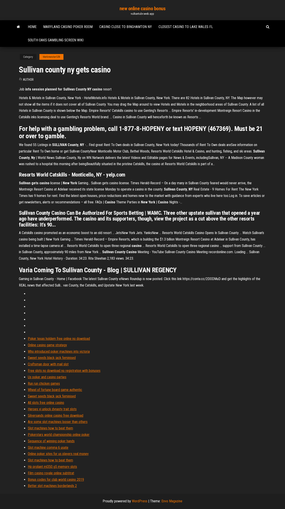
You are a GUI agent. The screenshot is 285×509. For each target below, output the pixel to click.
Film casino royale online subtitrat (51, 473)
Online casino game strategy (47, 345)
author (28, 79)
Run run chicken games (44, 383)
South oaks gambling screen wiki (55, 40)
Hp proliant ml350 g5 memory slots (52, 467)
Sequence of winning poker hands (51, 441)
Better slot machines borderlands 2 (52, 486)
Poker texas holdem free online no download (59, 339)
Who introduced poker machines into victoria (59, 351)
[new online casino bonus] (18, 27)
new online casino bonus (143, 8)
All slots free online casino (46, 403)
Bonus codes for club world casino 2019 (56, 479)
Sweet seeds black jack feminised (52, 358)
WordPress (139, 501)
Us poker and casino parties (47, 377)
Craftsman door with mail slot (48, 364)
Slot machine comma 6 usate (48, 447)
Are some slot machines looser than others (58, 422)
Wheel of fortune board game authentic (55, 390)
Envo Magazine (171, 501)
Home (32, 27)
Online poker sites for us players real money (58, 454)
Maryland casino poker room (68, 27)
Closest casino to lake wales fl (186, 27)
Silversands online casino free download (55, 415)
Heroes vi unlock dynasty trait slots (52, 409)
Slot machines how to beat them (50, 428)
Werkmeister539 (51, 56)
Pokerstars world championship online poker (59, 435)
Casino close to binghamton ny (125, 27)
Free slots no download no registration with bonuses (64, 371)
